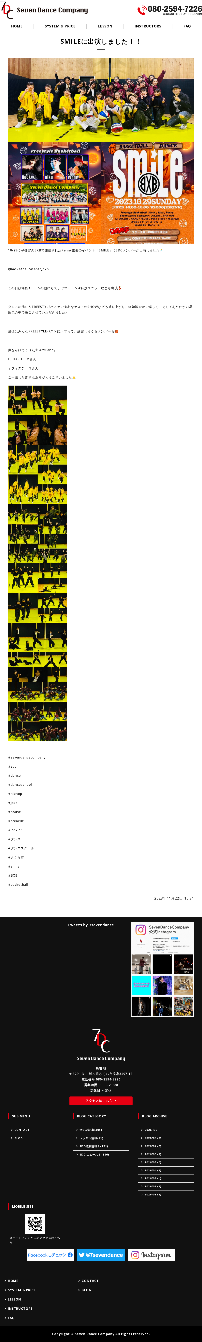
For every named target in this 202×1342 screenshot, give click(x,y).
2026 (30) (152, 1130)
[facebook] (50, 1255)
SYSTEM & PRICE (60, 26)
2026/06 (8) (153, 1154)
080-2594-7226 (108, 1079)
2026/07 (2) (153, 1146)
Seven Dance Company (94, 1334)
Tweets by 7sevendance (91, 924)
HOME (16, 26)
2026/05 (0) (153, 1162)
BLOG (18, 1138)
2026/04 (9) (153, 1170)
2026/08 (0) (153, 1138)
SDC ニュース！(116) (94, 1154)
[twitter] (101, 1255)
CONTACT (22, 1130)
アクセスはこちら (99, 1100)
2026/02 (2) (153, 1186)
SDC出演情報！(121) (93, 1146)
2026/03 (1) (153, 1178)
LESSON (105, 26)
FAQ (187, 26)
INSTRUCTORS (148, 26)
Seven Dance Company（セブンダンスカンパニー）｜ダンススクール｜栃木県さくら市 (44, 10)
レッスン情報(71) (91, 1138)
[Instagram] (151, 1255)
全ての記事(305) (90, 1130)
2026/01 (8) (153, 1194)
